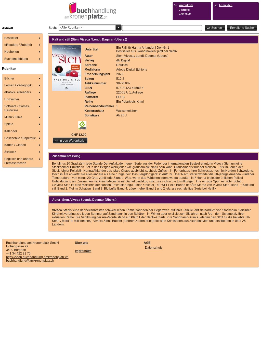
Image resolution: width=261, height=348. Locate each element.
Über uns (81, 243)
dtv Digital (123, 60)
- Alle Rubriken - (71, 27)
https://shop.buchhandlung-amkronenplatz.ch (37, 257)
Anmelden (225, 5)
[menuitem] (22, 38)
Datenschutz (153, 247)
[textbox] (162, 28)
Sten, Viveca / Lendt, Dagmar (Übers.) (142, 56)
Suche (53, 28)
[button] (215, 28)
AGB (147, 243)
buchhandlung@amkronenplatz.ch (30, 260)
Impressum (83, 251)
